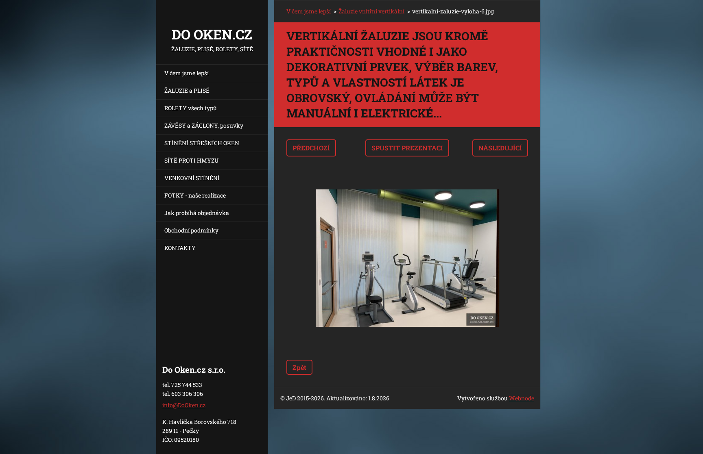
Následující (500, 147)
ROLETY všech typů (190, 108)
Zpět (299, 367)
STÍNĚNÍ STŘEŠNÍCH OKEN (201, 143)
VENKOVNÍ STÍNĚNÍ (192, 178)
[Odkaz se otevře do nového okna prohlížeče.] (407, 258)
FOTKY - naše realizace (195, 195)
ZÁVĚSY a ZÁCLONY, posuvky (203, 125)
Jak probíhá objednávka (196, 213)
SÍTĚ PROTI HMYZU (191, 160)
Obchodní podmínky (191, 230)
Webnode (521, 398)
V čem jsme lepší (186, 73)
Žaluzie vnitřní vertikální (371, 11)
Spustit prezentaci (407, 147)
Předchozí (311, 147)
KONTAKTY (180, 248)
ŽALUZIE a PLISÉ (187, 90)
